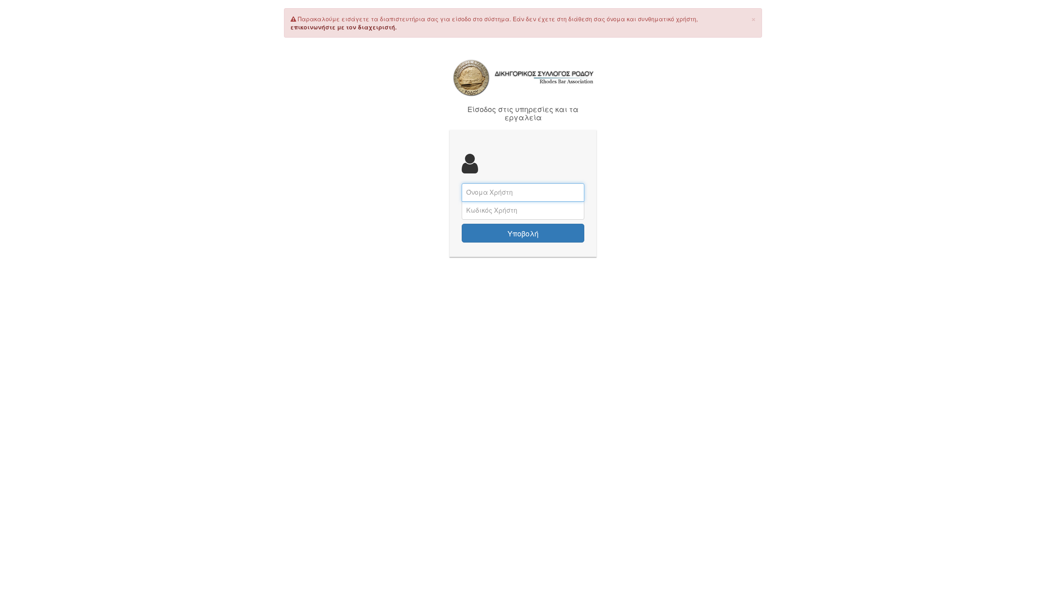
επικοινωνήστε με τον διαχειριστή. (344, 27)
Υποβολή (523, 233)
